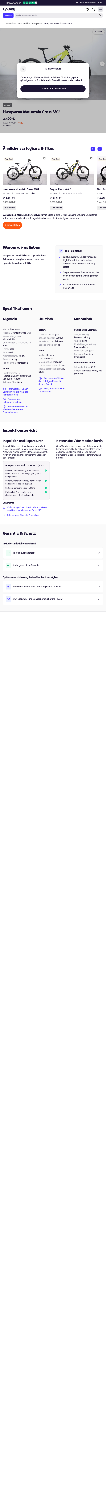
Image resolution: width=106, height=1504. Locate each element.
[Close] (55, 2)
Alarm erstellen (12, 225)
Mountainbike (24, 23)
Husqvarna (37, 23)
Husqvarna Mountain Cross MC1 (58, 23)
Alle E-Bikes (11, 23)
